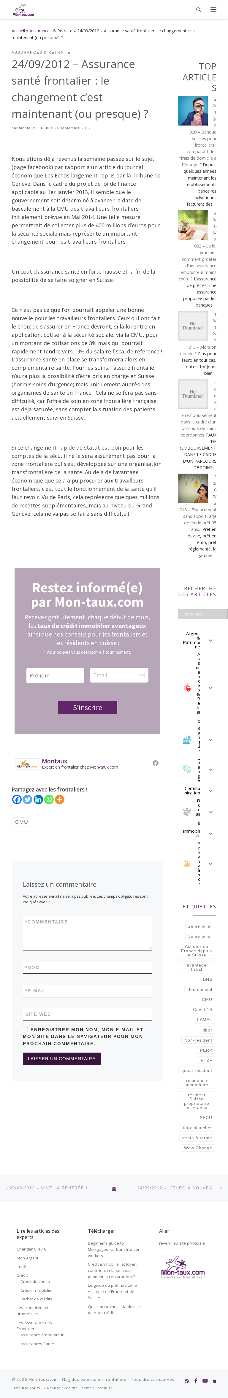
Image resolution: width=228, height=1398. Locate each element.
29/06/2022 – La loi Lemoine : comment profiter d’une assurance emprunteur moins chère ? (197, 246)
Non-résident (198, 1040)
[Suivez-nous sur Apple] (214, 1381)
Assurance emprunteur (42, 1334)
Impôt (22, 1266)
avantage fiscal (197, 967)
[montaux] (27, 763)
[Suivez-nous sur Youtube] (205, 1381)
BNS (207, 979)
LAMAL (204, 1019)
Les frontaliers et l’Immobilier (32, 1310)
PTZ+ (206, 1060)
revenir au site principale (182, 1243)
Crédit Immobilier (36, 1290)
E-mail (36, 990)
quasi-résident (196, 1070)
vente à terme (197, 1137)
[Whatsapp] (49, 799)
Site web (38, 1014)
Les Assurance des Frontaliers (34, 1326)
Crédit (22, 1275)
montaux (27, 128)
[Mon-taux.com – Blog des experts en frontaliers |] (23, 8)
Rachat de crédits (36, 1299)
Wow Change (198, 1147)
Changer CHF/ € (31, 1249)
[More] (59, 799)
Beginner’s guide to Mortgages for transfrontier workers (114, 1249)
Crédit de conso (35, 1281)
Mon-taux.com (104, 767)
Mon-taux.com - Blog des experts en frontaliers (77, 1379)
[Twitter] (27, 799)
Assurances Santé (37, 1343)
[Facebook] (155, 763)
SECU (206, 1117)
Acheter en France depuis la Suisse (196, 950)
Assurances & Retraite (51, 31)
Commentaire (46, 921)
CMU (207, 999)
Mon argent (27, 1258)
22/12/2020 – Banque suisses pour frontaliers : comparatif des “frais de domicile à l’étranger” (197, 131)
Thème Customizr (96, 1388)
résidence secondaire (196, 1082)
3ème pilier (200, 936)
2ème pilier (200, 926)
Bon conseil (199, 989)
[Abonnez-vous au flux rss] (187, 1381)
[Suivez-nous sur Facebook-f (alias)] (195, 1381)
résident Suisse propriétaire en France (196, 1101)
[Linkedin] (38, 799)
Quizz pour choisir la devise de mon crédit (114, 1310)
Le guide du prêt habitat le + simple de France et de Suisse (112, 1291)
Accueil (18, 31)
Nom (32, 967)
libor (207, 1030)
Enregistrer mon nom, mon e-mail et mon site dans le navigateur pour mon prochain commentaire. (83, 1036)
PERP (206, 1050)
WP (40, 1388)
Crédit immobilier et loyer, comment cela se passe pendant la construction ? (112, 1270)
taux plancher (197, 1127)
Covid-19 (202, 1009)
